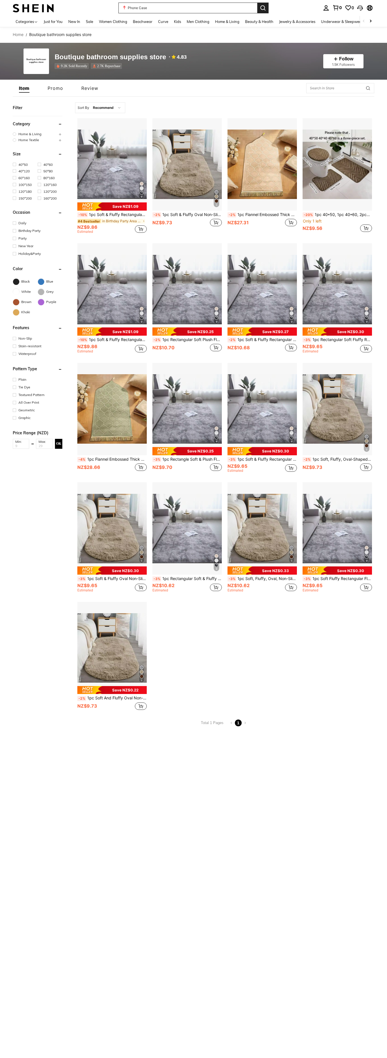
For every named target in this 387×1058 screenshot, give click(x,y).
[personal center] (326, 8)
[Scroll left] (364, 21)
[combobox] (100, 108)
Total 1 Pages (212, 723)
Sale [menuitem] (89, 21)
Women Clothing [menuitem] (113, 21)
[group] (37, 134)
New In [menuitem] (74, 21)
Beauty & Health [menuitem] (259, 21)
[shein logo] (33, 8)
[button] (360, 8)
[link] (337, 7)
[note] (112, 206)
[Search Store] (368, 88)
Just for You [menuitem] (53, 21)
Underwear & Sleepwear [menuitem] (342, 21)
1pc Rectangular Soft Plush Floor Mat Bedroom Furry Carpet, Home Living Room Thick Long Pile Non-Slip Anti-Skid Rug (188, 339)
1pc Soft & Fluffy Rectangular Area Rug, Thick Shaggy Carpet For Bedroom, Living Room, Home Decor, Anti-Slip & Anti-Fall (263, 339)
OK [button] (58, 444)
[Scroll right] (371, 21)
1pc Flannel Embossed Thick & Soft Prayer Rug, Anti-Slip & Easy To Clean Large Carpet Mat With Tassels (263, 214)
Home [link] (18, 34)
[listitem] (73, 66)
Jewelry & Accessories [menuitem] (297, 21)
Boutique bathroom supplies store (110, 57)
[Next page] (245, 723)
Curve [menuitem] (163, 21)
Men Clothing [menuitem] (198, 21)
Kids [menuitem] (177, 21)
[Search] (263, 8)
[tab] (24, 88)
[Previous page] (231, 723)
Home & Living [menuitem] (227, 21)
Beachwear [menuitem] (142, 21)
